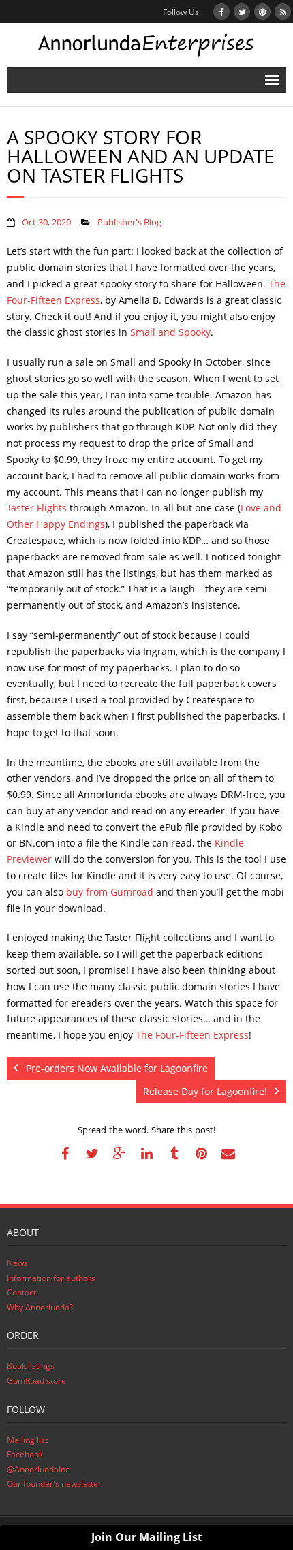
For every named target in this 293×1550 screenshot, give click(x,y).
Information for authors (51, 1278)
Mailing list (27, 1440)
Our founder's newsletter (54, 1483)
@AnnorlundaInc (38, 1469)
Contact (21, 1292)
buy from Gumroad (109, 891)
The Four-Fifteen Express (192, 1034)
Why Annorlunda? (40, 1307)
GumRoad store (36, 1381)
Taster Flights (37, 507)
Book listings (31, 1366)
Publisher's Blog (129, 222)
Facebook (25, 1454)
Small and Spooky (170, 332)
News (17, 1263)
